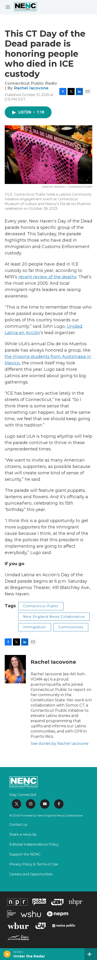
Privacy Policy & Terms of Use (33, 864)
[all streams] (91, 954)
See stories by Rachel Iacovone (60, 743)
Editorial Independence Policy (34, 845)
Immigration (34, 627)
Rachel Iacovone (31, 88)
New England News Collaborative (54, 617)
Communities (70, 627)
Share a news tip (22, 835)
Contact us (18, 825)
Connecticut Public (41, 606)
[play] (7, 954)
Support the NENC (24, 854)
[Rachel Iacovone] (15, 669)
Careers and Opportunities (31, 874)
